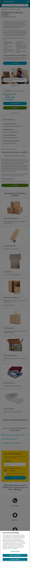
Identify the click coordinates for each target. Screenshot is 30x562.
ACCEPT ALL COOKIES (15, 559)
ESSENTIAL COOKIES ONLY (15, 555)
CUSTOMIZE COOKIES (14, 551)
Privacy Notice (14, 548)
